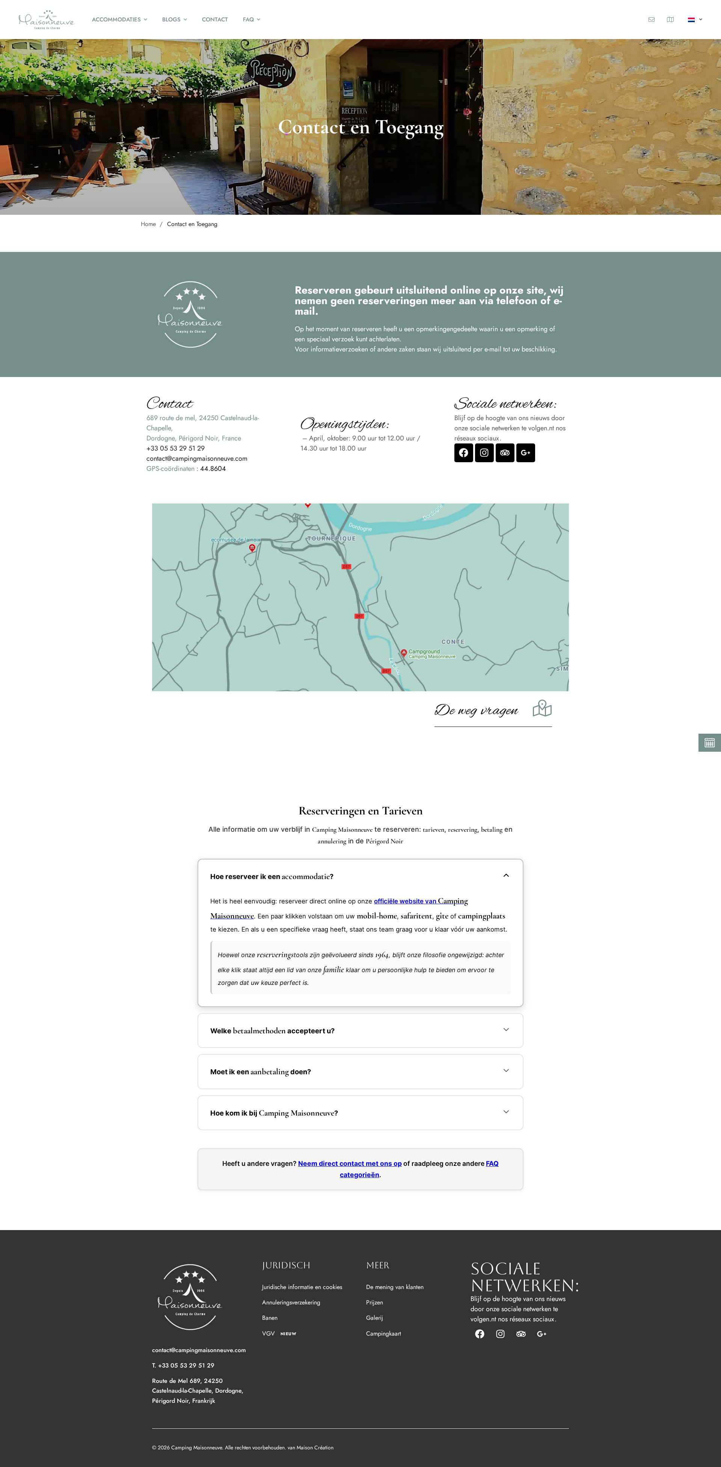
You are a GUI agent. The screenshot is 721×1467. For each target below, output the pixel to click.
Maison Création (315, 1447)
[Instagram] (484, 452)
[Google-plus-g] (525, 452)
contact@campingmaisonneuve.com (196, 458)
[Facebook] (463, 452)
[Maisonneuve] (47, 19)
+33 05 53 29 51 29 (175, 448)
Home (148, 224)
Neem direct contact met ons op (350, 1163)
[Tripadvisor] (505, 452)
